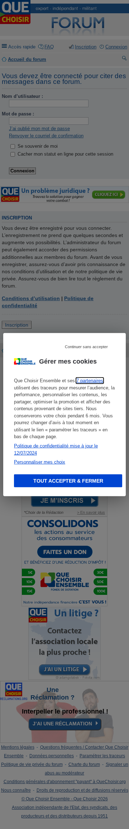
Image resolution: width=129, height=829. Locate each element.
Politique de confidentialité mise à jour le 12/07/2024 (56, 449)
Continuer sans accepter (86, 347)
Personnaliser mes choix (39, 462)
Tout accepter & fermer (68, 480)
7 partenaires (89, 380)
